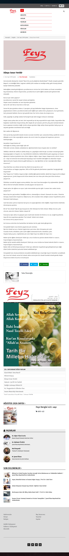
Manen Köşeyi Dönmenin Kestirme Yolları (22, 438)
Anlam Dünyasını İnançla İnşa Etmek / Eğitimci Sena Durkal (29, 486)
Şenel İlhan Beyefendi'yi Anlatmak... (21, 444)
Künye (6, 517)
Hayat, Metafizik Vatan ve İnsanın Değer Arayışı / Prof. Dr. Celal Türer (32, 479)
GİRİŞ (41, 5)
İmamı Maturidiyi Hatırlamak (13, 391)
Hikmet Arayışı (9, 376)
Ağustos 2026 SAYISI (14, 403)
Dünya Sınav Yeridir (10, 379)
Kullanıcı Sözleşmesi (10, 526)
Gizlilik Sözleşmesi (9, 524)
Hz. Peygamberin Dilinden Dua (14, 388)
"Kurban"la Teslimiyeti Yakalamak (20, 451)
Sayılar (22, 18)
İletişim (6, 519)
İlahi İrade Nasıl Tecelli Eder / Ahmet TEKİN (18, 395)
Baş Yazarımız (40, 514)
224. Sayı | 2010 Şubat (22, 37)
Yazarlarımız (32, 77)
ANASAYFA (23, 15)
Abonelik (6, 529)
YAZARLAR (11, 430)
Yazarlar (23, 22)
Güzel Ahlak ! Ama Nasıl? (12, 373)
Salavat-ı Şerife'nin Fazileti (13, 382)
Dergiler (14, 37)
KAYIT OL (47, 5)
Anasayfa (7, 37)
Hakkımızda (8, 514)
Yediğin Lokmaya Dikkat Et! (13, 385)
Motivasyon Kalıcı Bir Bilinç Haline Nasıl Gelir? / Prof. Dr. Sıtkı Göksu (32, 492)
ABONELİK (23, 32)
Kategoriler (24, 25)
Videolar (23, 28)
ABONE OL (54, 5)
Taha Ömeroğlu (23, 77)
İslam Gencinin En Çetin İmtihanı (20, 459)
